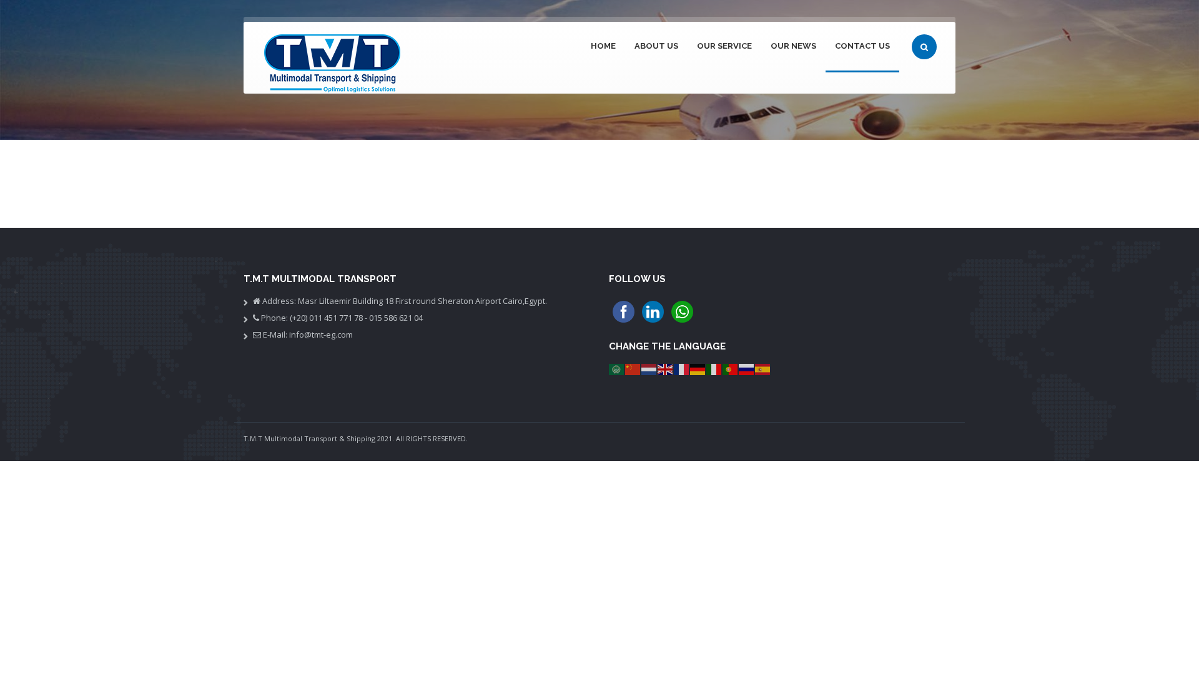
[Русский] (747, 368)
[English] (666, 368)
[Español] (763, 368)
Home (603, 46)
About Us (656, 46)
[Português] (731, 368)
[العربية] (617, 368)
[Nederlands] (649, 368)
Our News (793, 46)
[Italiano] (714, 368)
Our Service (724, 46)
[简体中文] (633, 368)
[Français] (682, 368)
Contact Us (862, 46)
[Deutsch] (698, 368)
